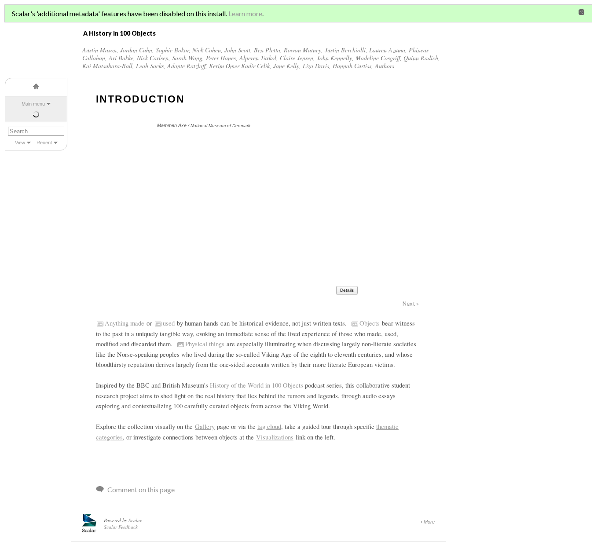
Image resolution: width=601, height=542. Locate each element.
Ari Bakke (121, 58)
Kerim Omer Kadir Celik (239, 66)
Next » (411, 303)
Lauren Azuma (387, 50)
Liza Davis (316, 66)
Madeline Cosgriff (377, 58)
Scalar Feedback (121, 527)
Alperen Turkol (257, 58)
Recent (44, 142)
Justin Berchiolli (345, 50)
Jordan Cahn (136, 50)
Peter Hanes (221, 58)
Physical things (204, 344)
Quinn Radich (420, 58)
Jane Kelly (286, 66)
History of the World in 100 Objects (256, 385)
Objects (369, 323)
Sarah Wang (187, 58)
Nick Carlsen (153, 58)
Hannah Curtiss (352, 66)
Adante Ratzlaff (186, 66)
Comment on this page (141, 489)
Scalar (134, 520)
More (429, 521)
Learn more (245, 13)
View (20, 142)
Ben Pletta (267, 50)
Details (347, 290)
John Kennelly (334, 58)
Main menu (33, 103)
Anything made (124, 323)
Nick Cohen (206, 50)
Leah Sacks (150, 66)
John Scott (237, 50)
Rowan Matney (302, 50)
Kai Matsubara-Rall (107, 66)
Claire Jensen (296, 58)
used (169, 323)
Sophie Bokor (172, 50)
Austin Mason (99, 50)
